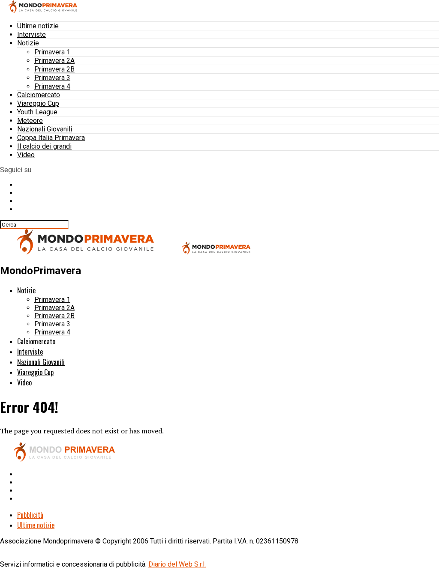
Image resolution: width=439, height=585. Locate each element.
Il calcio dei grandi (44, 146)
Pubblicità (30, 515)
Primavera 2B (54, 69)
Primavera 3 (52, 78)
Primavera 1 (52, 52)
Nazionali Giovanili (44, 129)
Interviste (31, 34)
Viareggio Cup (38, 103)
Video (26, 155)
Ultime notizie (38, 26)
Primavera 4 (52, 86)
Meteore (30, 120)
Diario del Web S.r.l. (177, 564)
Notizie (28, 43)
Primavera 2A (54, 61)
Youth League (37, 112)
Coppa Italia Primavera (51, 138)
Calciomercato (38, 95)
